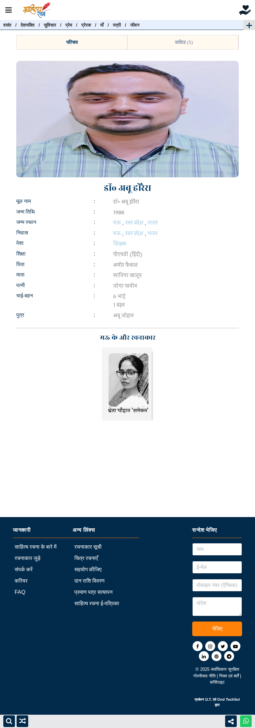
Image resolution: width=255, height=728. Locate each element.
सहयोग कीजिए (88, 569)
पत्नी (20, 285)
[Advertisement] (127, 470)
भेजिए (217, 629)
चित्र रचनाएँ (86, 558)
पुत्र (20, 315)
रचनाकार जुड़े (28, 558)
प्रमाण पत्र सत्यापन (93, 592)
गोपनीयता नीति (205, 675)
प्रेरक (86, 25)
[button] (72, 42)
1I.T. (208, 699)
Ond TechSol (228, 699)
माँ (102, 25)
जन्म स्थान (26, 222)
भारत (152, 223)
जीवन (134, 25)
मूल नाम (23, 201)
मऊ (117, 223)
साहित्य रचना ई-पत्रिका (96, 603)
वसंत (7, 25)
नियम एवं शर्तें (229, 675)
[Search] (9, 721)
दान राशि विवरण (89, 581)
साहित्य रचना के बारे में (35, 547)
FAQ (20, 592)
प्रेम (68, 25)
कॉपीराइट (217, 682)
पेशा (20, 243)
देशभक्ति (28, 25)
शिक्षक (120, 244)
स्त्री (117, 25)
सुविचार (50, 25)
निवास (22, 233)
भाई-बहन (24, 295)
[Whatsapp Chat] (246, 721)
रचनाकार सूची (88, 547)
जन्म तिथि (25, 212)
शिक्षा (21, 254)
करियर (21, 581)
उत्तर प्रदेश (134, 223)
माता (20, 274)
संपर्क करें (24, 569)
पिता (20, 264)
